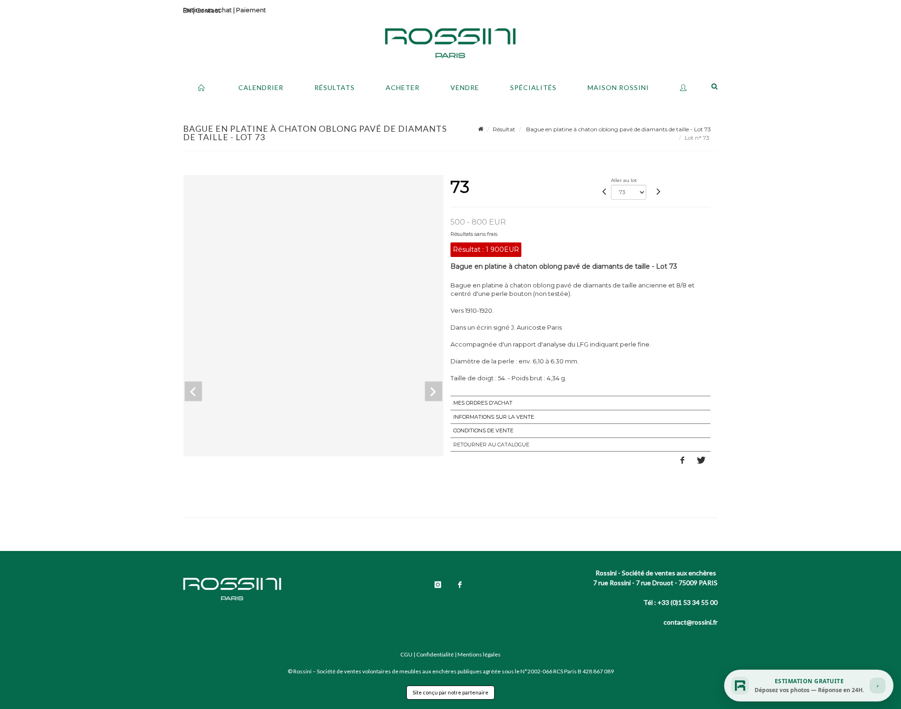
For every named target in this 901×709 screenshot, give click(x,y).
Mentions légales (479, 654)
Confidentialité (435, 654)
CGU (406, 654)
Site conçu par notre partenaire (450, 692)
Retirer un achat (207, 10)
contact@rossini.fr (691, 622)
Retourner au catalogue (491, 444)
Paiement (251, 10)
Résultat (504, 129)
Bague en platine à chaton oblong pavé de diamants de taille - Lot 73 (618, 129)
